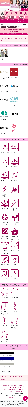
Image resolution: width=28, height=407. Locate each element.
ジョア (5, 105)
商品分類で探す (13, 31)
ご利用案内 (22, 386)
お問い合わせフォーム (14, 397)
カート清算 (25, 9)
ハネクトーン (5, 119)
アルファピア (15, 77)
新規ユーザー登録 (12, 26)
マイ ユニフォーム (10, 9)
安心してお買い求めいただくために (14, 389)
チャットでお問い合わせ (25, 398)
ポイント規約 (10, 391)
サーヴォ (14, 91)
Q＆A (7, 387)
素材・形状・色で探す (18, 29)
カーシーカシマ (5, 91)
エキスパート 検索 (3, 9)
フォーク (14, 119)
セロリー (14, 105)
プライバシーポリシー (16, 387)
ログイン (3, 26)
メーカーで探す (7, 29)
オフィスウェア (2, 60)
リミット (14, 133)
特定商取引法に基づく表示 (10, 386)
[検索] (24, 24)
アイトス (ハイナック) (5, 77)
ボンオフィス (5, 133)
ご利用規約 (18, 391)
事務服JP (13, 34)
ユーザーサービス (19, 9)
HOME (2, 14)
